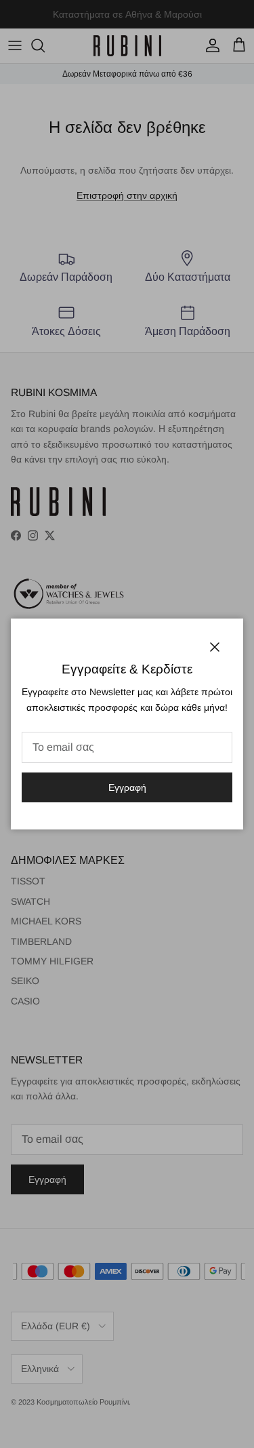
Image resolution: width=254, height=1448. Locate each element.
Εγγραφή (127, 787)
